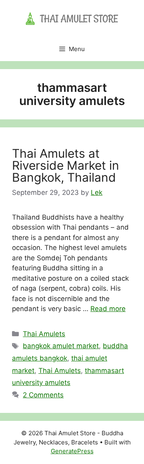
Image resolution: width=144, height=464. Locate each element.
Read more (108, 309)
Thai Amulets (44, 334)
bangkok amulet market (61, 346)
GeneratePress (72, 451)
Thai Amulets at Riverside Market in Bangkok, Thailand (65, 165)
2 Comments (43, 395)
